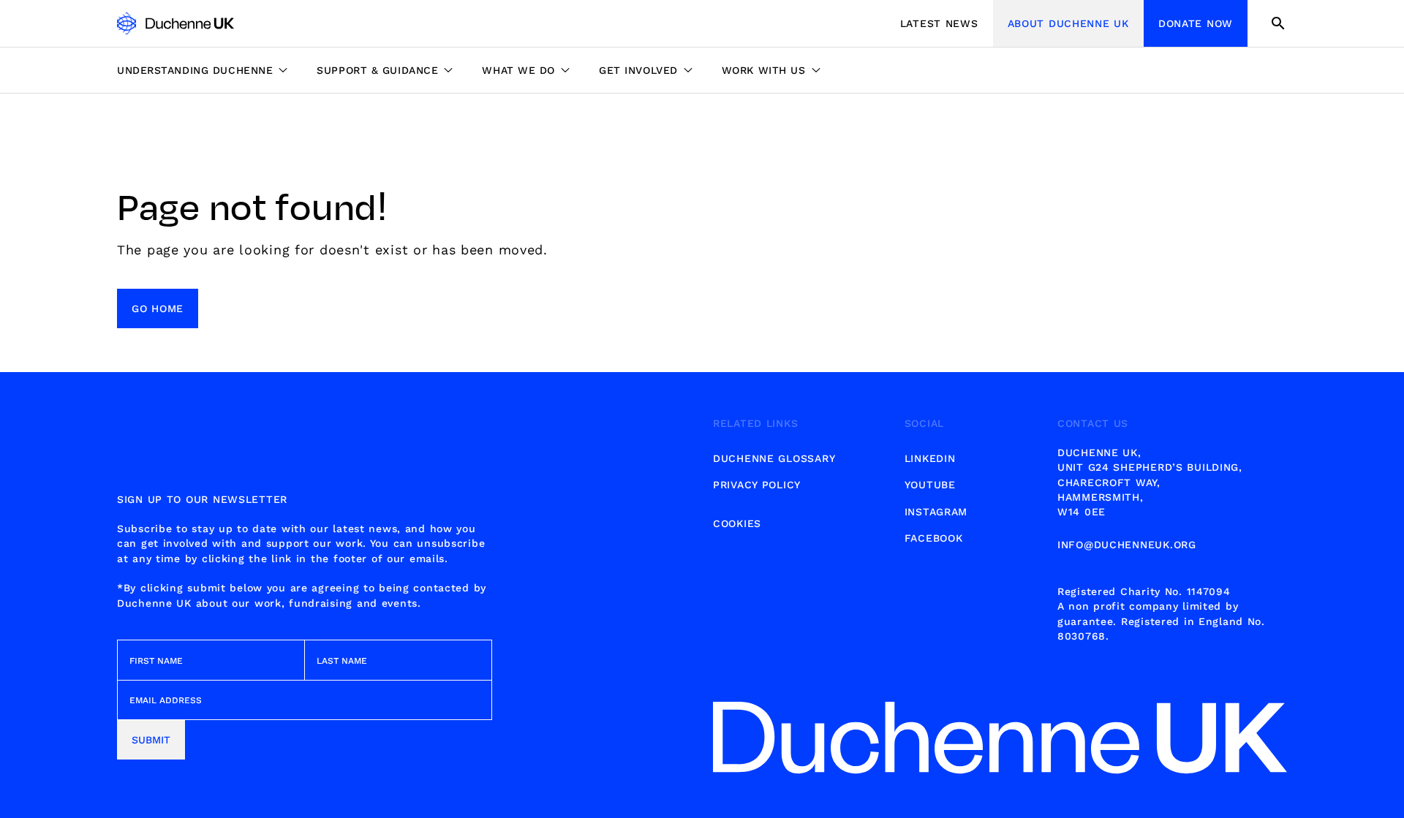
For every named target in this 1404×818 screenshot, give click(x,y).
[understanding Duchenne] (209, 70)
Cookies (737, 523)
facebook (934, 538)
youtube (930, 485)
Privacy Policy (757, 485)
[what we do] (525, 70)
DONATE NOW (1195, 23)
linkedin (930, 458)
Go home (158, 308)
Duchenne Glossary (774, 458)
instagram (936, 512)
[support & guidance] (384, 70)
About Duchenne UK (1068, 23)
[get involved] (645, 70)
